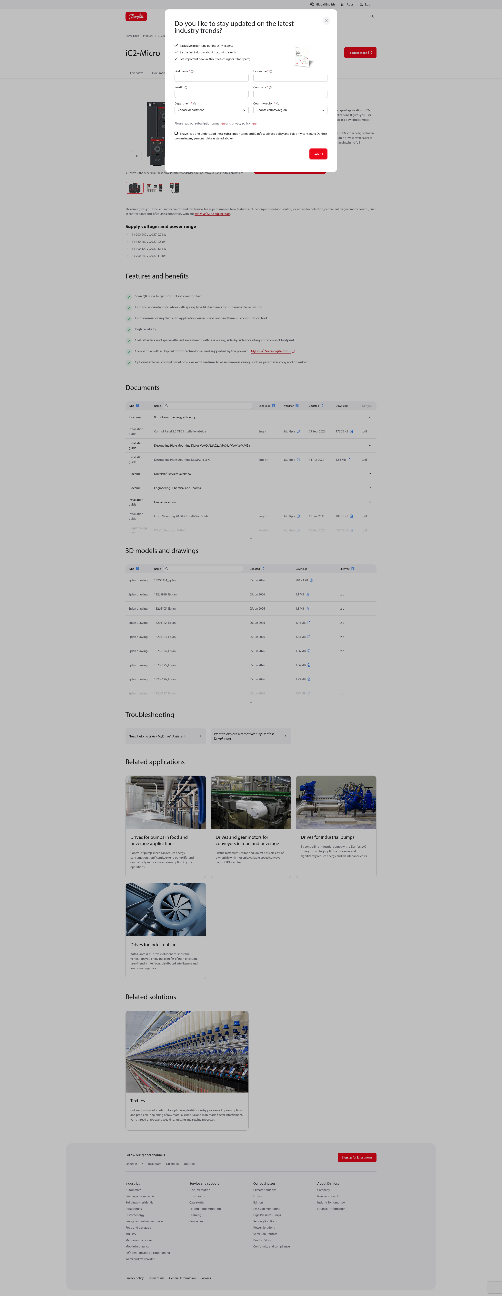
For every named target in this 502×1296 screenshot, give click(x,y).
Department (183, 103)
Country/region (264, 103)
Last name (261, 71)
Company (260, 87)
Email (179, 87)
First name (182, 71)
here (223, 123)
